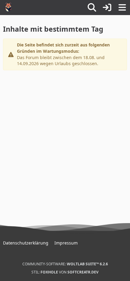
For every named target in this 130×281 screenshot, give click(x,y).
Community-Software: (65, 264)
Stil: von (65, 272)
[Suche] (92, 8)
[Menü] (122, 8)
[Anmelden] (107, 7)
